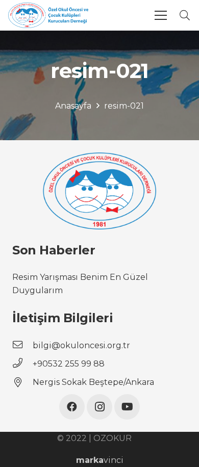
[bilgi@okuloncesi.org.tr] (22, 345)
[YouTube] (127, 407)
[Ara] (184, 15)
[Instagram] (99, 407)
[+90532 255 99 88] (22, 364)
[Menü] (160, 15)
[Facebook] (72, 407)
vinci (99, 460)
